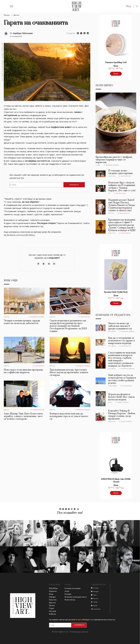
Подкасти (53, 591)
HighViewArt (85, 317)
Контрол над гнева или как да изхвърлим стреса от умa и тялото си (69, 416)
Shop (128, 6)
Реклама (68, 594)
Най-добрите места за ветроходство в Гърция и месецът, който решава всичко (122, 379)
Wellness (112, 331)
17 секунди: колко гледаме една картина (120, 172)
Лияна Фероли (38, 410)
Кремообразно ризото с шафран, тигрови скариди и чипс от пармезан (114, 160)
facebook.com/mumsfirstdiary (21, 235)
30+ (109, 193)
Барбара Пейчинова (23, 33)
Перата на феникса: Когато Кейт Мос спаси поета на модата (121, 397)
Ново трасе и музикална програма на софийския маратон (23, 371)
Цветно (16, 15)
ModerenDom (70, 600)
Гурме (98, 165)
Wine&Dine (53, 588)
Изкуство (112, 176)
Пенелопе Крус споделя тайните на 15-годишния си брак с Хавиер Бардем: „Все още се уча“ (122, 186)
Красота (111, 213)
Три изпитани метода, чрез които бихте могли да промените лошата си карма (69, 372)
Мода (110, 402)
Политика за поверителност (76, 597)
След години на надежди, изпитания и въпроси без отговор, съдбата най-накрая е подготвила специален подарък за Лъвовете (122, 359)
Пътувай (52, 611)
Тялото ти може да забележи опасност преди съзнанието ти (120, 326)
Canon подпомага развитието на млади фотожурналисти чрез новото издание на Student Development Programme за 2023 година (68, 326)
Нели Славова (123, 402)
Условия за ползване (73, 588)
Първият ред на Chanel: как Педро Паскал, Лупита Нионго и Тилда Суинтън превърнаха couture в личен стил (121, 205)
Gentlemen (112, 386)
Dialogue (52, 597)
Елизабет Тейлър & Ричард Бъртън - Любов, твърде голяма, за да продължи (121, 414)
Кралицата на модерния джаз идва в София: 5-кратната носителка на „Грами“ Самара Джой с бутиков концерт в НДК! (122, 225)
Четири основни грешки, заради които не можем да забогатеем (22, 322)
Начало (7, 15)
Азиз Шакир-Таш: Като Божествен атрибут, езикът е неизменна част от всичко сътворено (23, 416)
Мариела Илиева (37, 317)
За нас (67, 591)
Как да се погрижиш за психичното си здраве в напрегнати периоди (121, 341)
